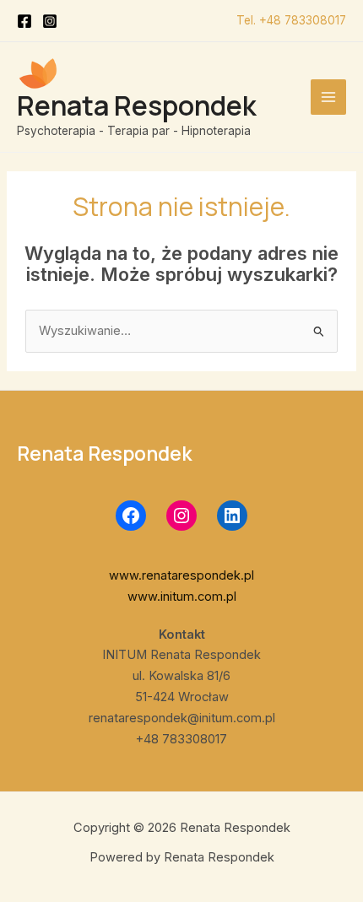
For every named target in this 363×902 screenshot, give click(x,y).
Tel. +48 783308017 (291, 20)
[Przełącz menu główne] (328, 97)
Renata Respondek (137, 105)
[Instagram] (49, 21)
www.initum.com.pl (181, 596)
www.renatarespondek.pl (181, 575)
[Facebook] (24, 21)
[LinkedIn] (232, 515)
